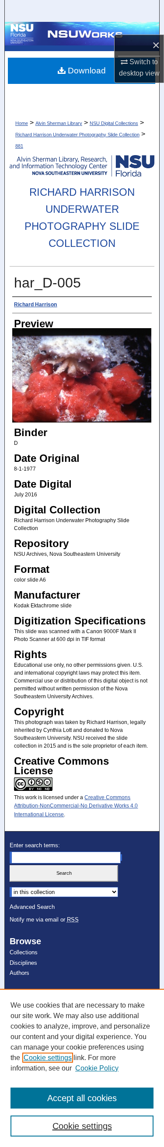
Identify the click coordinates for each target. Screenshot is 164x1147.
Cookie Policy (97, 1068)
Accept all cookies (82, 1098)
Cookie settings (48, 1057)
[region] (82, 1068)
